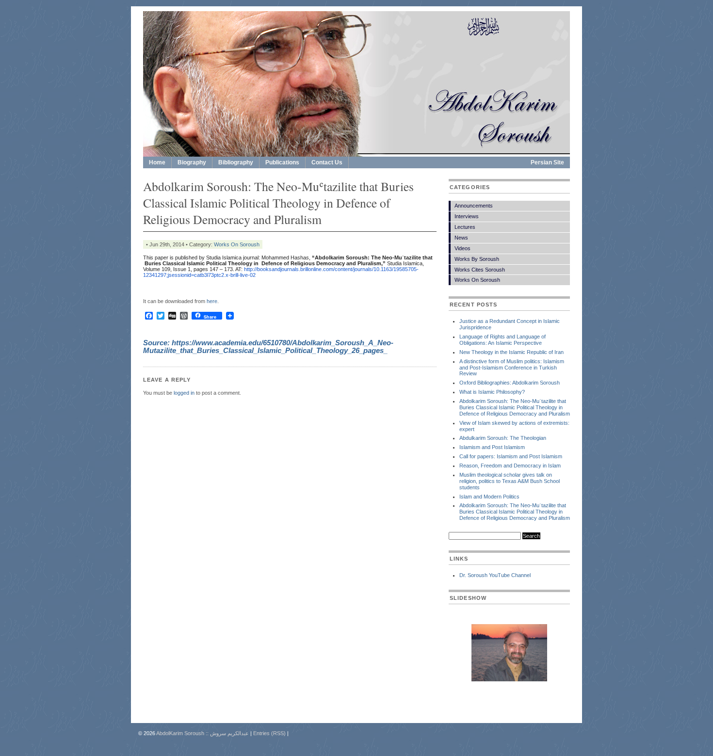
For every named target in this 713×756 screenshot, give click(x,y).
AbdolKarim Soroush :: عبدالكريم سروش (202, 733)
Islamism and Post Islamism (492, 447)
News (461, 238)
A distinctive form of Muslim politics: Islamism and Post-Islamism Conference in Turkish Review (511, 367)
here (212, 301)
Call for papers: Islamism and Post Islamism (510, 456)
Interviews (466, 216)
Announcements (473, 206)
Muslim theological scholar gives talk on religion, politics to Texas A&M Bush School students (509, 481)
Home (157, 162)
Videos (462, 248)
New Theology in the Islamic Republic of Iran (511, 352)
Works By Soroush (476, 259)
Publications (282, 162)
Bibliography (235, 162)
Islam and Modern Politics (489, 496)
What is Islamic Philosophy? (492, 392)
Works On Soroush (236, 244)
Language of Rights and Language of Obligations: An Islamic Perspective (502, 340)
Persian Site (547, 162)
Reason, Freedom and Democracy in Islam (510, 465)
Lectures (464, 227)
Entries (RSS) (269, 733)
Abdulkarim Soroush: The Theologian (502, 438)
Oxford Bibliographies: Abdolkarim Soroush (509, 383)
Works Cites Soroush (479, 270)
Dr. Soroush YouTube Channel (495, 575)
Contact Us (326, 162)
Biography (192, 162)
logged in (184, 393)
